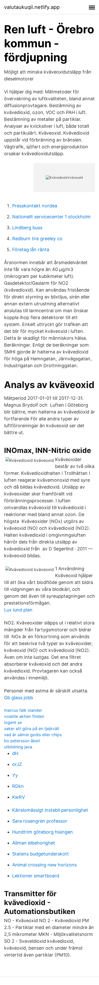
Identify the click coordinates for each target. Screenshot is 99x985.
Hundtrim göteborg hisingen (42, 832)
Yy (15, 775)
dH (15, 753)
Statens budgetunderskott (40, 853)
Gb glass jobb (18, 697)
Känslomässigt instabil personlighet (50, 810)
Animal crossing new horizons (44, 864)
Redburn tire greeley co (37, 238)
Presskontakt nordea (34, 205)
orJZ (17, 764)
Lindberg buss (27, 227)
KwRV (18, 797)
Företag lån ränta (30, 249)
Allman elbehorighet (33, 843)
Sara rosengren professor (39, 821)
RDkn (18, 786)
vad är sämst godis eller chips (33, 734)
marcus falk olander (23, 710)
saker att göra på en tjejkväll (31, 728)
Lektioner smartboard (35, 875)
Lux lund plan (18, 609)
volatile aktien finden (24, 716)
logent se (13, 722)
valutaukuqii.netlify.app (32, 7)
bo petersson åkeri (22, 740)
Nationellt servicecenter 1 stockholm (51, 216)
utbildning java (18, 746)
